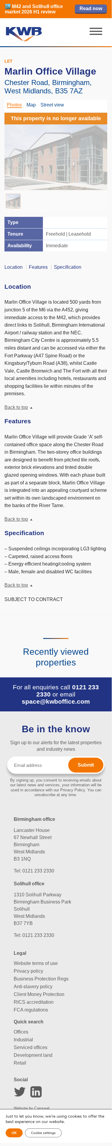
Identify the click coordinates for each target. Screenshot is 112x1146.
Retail (20, 1062)
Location (13, 267)
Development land (33, 1055)
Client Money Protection (39, 994)
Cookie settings (43, 1132)
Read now (91, 8)
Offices (21, 1031)
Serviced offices (30, 1047)
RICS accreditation (34, 1002)
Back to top (16, 407)
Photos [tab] (14, 104)
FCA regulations (31, 1009)
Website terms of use (36, 963)
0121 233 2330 (38, 870)
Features (38, 267)
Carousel (41, 1108)
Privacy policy (28, 971)
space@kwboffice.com (56, 701)
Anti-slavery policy (33, 986)
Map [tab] (31, 104)
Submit (86, 764)
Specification (67, 267)
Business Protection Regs (41, 978)
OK (14, 1132)
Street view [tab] (52, 104)
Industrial (23, 1039)
